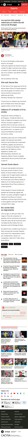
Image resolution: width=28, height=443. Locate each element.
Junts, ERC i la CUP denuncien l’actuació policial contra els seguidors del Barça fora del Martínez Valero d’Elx (7, 381)
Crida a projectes (18, 419)
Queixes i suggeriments (20, 416)
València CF (13, 15)
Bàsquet (15, 11)
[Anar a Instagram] (8, 393)
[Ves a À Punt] (7, 4)
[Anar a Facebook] (2, 393)
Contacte (3, 411)
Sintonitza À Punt (18, 414)
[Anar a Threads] (21, 393)
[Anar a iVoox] (2, 396)
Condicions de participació (7, 424)
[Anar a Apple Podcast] (5, 396)
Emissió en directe (5, 416)
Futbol (3, 11)
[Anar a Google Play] (6, 402)
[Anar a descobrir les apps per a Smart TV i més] (7, 406)
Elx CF (25, 15)
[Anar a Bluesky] (18, 393)
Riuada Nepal (7, 1)
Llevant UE (20, 15)
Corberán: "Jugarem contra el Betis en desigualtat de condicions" (21, 380)
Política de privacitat (5, 427)
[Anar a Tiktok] (12, 393)
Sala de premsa (4, 414)
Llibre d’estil (17, 421)
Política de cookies (19, 427)
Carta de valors (4, 421)
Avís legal (17, 424)
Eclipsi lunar (21, 1)
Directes (24, 4)
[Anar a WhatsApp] (24, 393)
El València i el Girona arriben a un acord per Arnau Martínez (6, 355)
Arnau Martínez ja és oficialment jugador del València (20, 340)
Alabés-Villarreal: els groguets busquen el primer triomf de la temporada (6, 341)
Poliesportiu (22, 11)
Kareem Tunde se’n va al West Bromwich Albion (6, 367)
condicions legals (15, 315)
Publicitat (17, 411)
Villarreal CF (6, 15)
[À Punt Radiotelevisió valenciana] (8, 431)
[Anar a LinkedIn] (8, 396)
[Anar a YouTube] (15, 393)
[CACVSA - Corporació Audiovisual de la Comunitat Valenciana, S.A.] (11, 435)
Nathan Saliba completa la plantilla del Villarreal (20, 354)
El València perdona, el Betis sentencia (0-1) (20, 367)
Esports (14, 8)
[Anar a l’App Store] (16, 402)
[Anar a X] (5, 393)
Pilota (10, 11)
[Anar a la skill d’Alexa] (24, 402)
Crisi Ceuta (14, 1)
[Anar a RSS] (11, 396)
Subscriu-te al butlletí (6, 419)
